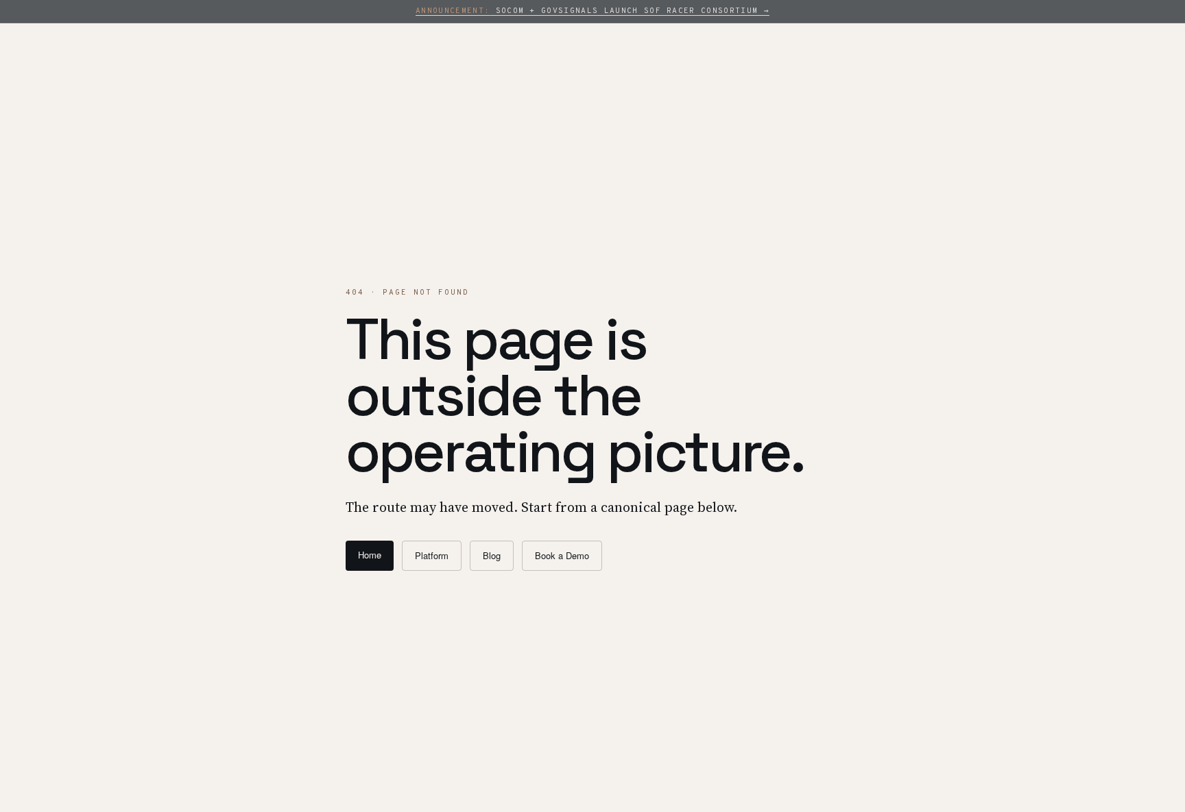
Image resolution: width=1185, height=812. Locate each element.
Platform (431, 555)
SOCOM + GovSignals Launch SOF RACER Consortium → (592, 11)
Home (369, 554)
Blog (492, 555)
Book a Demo (562, 555)
